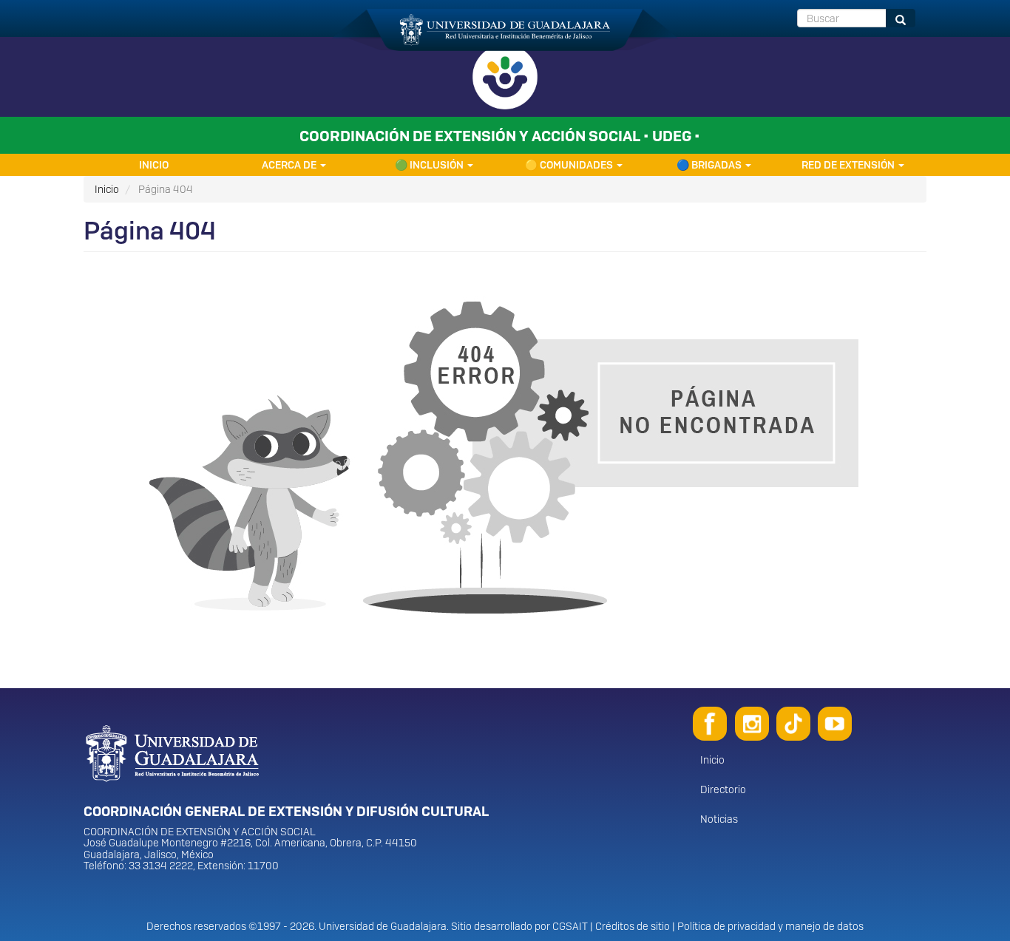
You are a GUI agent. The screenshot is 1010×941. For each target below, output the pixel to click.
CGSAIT (570, 926)
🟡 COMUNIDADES (570, 164)
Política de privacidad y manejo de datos (770, 926)
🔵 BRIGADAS (710, 164)
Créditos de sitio (632, 926)
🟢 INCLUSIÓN (430, 164)
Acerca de (290, 164)
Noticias (719, 819)
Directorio (723, 789)
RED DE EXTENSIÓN (849, 164)
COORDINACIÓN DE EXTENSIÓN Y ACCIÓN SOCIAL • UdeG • (499, 136)
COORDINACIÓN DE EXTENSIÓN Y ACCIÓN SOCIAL (200, 831)
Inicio (154, 164)
